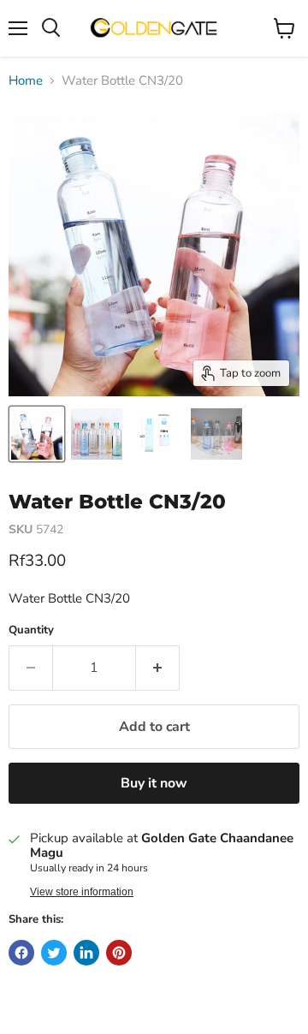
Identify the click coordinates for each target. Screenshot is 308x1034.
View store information (81, 892)
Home (26, 81)
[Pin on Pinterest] (119, 953)
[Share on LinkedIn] (86, 953)
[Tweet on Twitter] (54, 953)
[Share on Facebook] (21, 953)
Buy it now (154, 783)
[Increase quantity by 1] (158, 667)
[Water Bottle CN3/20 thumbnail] (36, 434)
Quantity (31, 630)
